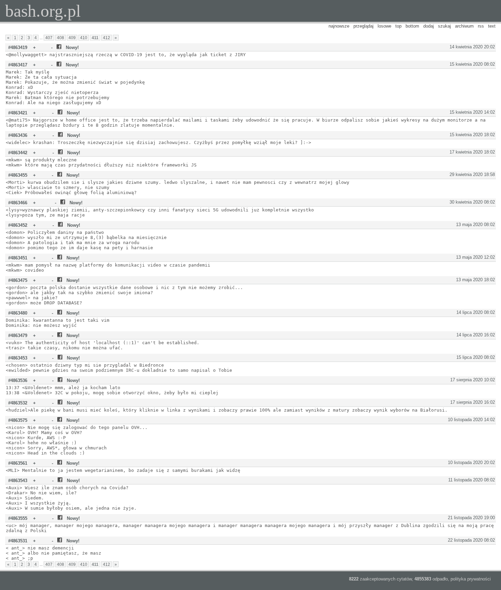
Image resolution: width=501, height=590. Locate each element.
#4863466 (17, 202)
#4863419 (17, 47)
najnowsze (339, 26)
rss (481, 26)
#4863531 (17, 540)
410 (83, 37)
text (492, 26)
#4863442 (17, 152)
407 (48, 37)
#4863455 (17, 175)
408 (60, 37)
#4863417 (17, 64)
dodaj (428, 26)
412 (106, 37)
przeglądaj (363, 26)
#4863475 (17, 280)
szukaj (444, 26)
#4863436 (17, 135)
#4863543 (17, 480)
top (398, 26)
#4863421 (17, 112)
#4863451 (17, 257)
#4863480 (17, 313)
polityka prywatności (471, 578)
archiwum (464, 26)
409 (72, 37)
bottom (412, 26)
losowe (384, 26)
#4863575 (17, 420)
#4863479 (17, 335)
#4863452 (17, 225)
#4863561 (17, 463)
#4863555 (17, 518)
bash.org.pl (43, 10)
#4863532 (17, 402)
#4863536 (17, 380)
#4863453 (17, 358)
